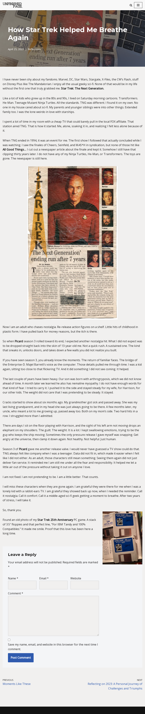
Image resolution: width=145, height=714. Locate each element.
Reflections (34, 49)
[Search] (131, 5)
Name (13, 578)
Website (75, 578)
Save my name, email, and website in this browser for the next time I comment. (53, 647)
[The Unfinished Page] (14, 5)
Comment (15, 593)
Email (44, 578)
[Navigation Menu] (138, 5)
